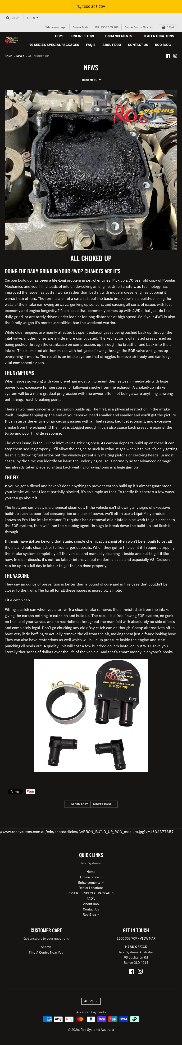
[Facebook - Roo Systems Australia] (168, 56)
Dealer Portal (81, 27)
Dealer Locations (91, 888)
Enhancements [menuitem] (118, 36)
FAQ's (91, 898)
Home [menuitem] (59, 36)
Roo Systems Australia (97, 1029)
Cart (170, 27)
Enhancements (89, 882)
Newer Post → (104, 804)
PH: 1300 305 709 (106, 27)
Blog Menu (89, 80)
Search (46, 947)
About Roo (91, 904)
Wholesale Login (56, 27)
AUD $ (31, 18)
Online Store (89, 877)
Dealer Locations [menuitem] (158, 36)
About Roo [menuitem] (111, 45)
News (20, 56)
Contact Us (91, 909)
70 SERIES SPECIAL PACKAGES (91, 893)
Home (8, 56)
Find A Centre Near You (139, 27)
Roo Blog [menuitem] (163, 45)
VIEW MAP (147, 938)
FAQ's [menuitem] (91, 45)
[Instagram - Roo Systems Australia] (175, 56)
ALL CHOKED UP (91, 258)
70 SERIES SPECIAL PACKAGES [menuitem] (54, 45)
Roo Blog (89, 914)
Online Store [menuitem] (83, 36)
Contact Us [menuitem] (138, 45)
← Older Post (77, 804)
